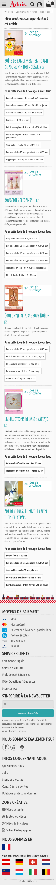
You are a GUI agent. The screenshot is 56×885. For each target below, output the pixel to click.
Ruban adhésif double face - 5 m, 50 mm (23, 463)
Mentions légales (12, 779)
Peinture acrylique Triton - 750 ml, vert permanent (23, 136)
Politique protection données (20, 793)
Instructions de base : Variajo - (27, 418)
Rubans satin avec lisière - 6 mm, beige (23, 363)
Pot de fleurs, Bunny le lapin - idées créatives (26, 514)
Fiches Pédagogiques (18, 830)
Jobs (5, 772)
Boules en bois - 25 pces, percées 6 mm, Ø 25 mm (27, 245)
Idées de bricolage (17, 823)
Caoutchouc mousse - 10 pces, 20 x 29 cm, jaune (26, 105)
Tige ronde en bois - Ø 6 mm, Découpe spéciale (26, 267)
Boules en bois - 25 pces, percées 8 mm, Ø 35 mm (27, 152)
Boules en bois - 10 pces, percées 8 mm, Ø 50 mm (27, 260)
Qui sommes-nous (13, 766)
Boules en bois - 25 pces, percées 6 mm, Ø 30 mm (27, 253)
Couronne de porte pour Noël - (27, 315)
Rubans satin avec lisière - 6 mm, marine (23, 577)
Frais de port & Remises (16, 674)
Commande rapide (13, 661)
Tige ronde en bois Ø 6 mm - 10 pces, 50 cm (24, 470)
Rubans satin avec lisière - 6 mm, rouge (23, 371)
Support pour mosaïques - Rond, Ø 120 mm (24, 159)
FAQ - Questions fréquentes (18, 681)
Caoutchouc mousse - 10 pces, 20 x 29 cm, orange (27, 97)
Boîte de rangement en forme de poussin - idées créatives (26, 63)
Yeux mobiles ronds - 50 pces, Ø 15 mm (22, 144)
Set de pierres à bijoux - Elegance (20, 378)
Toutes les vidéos (16, 816)
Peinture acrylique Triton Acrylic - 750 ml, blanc (27, 127)
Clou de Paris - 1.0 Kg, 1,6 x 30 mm (21, 275)
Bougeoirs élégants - (20, 199)
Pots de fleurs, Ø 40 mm (16, 555)
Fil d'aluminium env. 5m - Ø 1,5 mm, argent (25, 356)
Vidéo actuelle (15, 809)
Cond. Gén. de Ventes (15, 786)
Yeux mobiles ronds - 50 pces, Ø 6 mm (22, 570)
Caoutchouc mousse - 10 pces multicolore (24, 112)
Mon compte (9, 688)
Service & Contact (12, 668)
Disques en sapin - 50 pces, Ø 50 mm (21, 238)
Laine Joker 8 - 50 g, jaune (17, 119)
